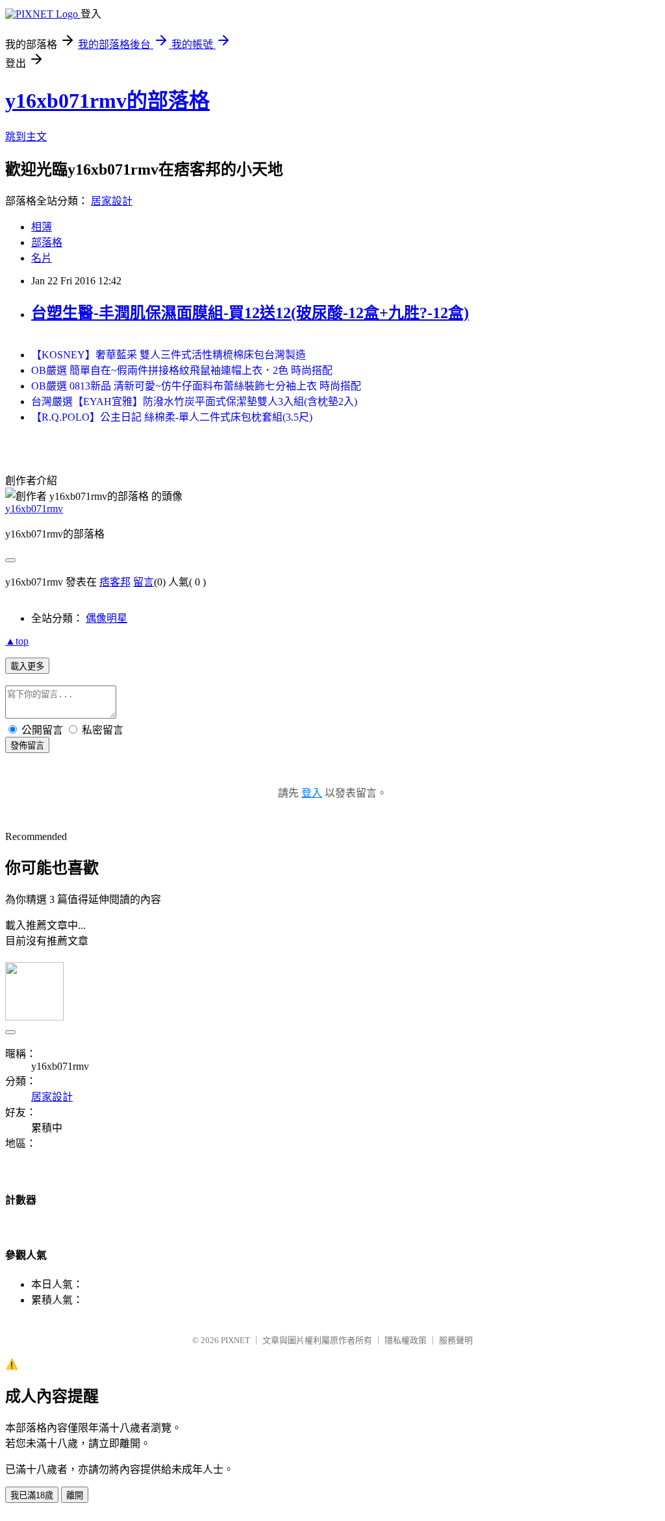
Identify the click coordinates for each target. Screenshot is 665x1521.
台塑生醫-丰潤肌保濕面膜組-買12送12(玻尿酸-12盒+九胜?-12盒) (250, 312)
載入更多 (27, 666)
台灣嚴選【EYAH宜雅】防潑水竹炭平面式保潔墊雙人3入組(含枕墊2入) (194, 401)
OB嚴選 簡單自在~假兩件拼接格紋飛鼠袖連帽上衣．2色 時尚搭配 (181, 370)
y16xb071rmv (34, 508)
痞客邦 (115, 581)
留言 (143, 581)
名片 (41, 258)
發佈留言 (27, 745)
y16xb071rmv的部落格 (107, 100)
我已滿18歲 (31, 1495)
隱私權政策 (405, 1340)
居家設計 (111, 200)
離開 (74, 1495)
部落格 (46, 242)
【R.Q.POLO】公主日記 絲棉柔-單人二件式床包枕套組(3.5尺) (171, 417)
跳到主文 (26, 136)
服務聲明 (456, 1340)
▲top (17, 641)
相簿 (41, 226)
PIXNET (235, 1340)
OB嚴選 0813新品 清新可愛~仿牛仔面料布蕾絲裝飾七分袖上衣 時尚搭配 (196, 385)
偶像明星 (106, 618)
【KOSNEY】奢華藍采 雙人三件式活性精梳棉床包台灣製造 (168, 354)
